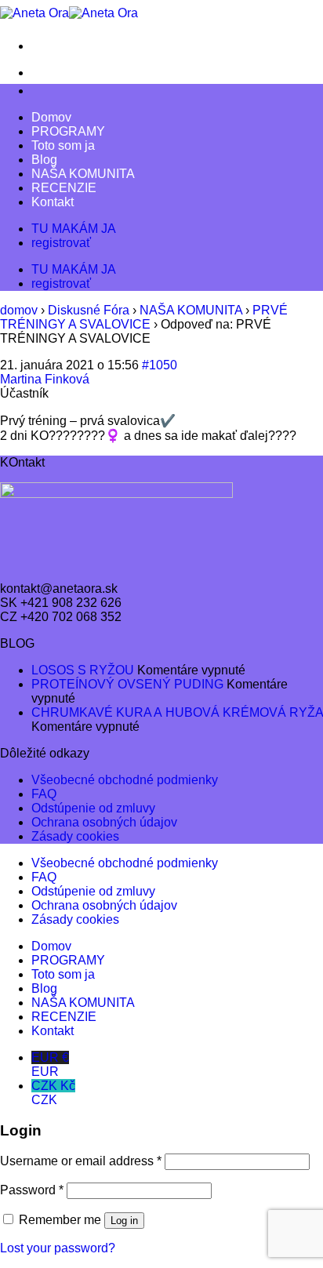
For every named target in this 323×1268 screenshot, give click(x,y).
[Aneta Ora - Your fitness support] (69, 13)
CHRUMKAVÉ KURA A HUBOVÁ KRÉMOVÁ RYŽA (177, 712)
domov (19, 310)
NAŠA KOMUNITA (83, 173)
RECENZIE (63, 187)
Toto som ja (63, 145)
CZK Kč (53, 1092)
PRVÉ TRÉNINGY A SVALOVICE (144, 317)
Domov (51, 117)
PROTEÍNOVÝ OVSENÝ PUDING (127, 684)
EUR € (50, 1064)
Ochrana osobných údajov (104, 822)
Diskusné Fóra (88, 310)
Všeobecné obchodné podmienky (124, 780)
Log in (124, 1220)
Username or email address (81, 1161)
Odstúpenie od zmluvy (93, 808)
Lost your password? (57, 1248)
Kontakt (52, 202)
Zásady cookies (75, 836)
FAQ (43, 794)
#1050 (159, 365)
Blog (44, 159)
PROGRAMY (68, 131)
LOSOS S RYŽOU (82, 670)
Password (32, 1190)
